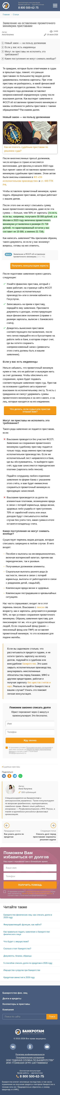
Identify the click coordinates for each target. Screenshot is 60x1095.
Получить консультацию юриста (30, 265)
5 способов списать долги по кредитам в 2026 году (27, 963)
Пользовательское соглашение (30, 1057)
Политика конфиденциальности (30, 1054)
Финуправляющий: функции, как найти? (22, 924)
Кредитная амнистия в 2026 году (19, 977)
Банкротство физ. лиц (15, 993)
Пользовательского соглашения (38, 748)
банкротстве (29, 663)
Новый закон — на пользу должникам (25, 43)
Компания (8, 1009)
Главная (6, 14)
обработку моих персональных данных (30, 750)
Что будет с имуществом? (16, 941)
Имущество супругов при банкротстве (21, 970)
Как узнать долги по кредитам (14, 835)
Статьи (16, 14)
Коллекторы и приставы (16, 1004)
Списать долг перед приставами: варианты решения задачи (44, 837)
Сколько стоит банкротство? (17, 948)
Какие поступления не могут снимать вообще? (30, 58)
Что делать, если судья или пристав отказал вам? (30, 410)
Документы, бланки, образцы (17, 956)
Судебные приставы (11, 767)
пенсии (41, 607)
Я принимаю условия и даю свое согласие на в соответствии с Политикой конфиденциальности (31, 750)
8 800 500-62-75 (28, 7)
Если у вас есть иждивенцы (20, 47)
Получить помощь (30, 885)
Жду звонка (30, 740)
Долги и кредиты (12, 998)
